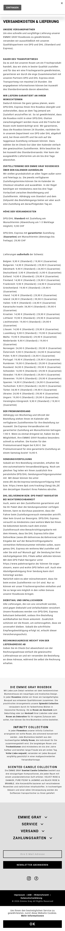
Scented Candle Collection (35, 770)
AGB (29, 895)
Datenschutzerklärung (32, 898)
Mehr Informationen (32, 915)
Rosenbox (16, 697)
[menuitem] (20, 895)
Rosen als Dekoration (16, 716)
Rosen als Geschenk (42, 710)
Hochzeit (29, 713)
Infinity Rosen (28, 740)
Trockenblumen (13, 746)
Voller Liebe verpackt (16, 753)
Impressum (20, 895)
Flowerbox (22, 730)
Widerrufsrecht (42, 895)
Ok (32, 924)
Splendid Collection (49, 703)
